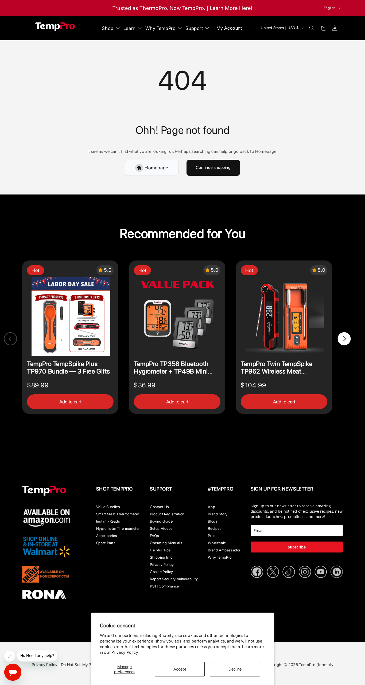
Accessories (106, 536)
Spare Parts (106, 543)
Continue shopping (213, 167)
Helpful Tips (160, 550)
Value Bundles (108, 507)
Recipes (215, 528)
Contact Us (159, 507)
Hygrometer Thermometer (118, 528)
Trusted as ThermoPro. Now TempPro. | (160, 8)
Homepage (156, 167)
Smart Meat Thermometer (117, 514)
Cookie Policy (161, 572)
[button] (312, 28)
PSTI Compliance (164, 586)
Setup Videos (161, 528)
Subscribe (297, 547)
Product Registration (167, 514)
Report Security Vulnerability (174, 579)
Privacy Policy (124, 652)
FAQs (154, 536)
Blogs (213, 521)
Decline (235, 669)
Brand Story (218, 514)
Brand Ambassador (224, 550)
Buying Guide (161, 521)
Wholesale (217, 543)
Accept (179, 669)
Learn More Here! (231, 8)
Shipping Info (161, 557)
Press (213, 536)
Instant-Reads (108, 521)
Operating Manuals (166, 543)
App (211, 507)
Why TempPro (220, 557)
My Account (229, 28)
